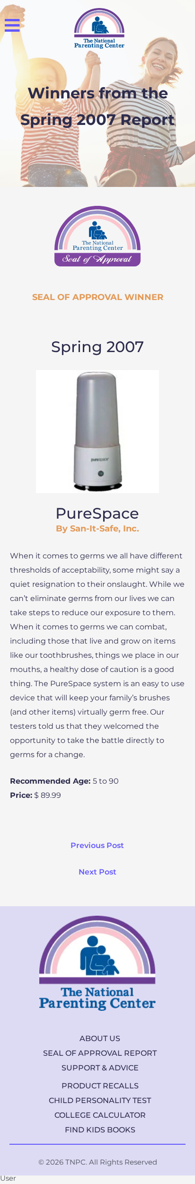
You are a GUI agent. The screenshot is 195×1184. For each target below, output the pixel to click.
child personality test (100, 1100)
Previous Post (97, 845)
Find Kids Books (100, 1129)
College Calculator (100, 1115)
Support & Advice (100, 1067)
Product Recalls (100, 1085)
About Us (100, 1038)
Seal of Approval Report (100, 1053)
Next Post (97, 871)
